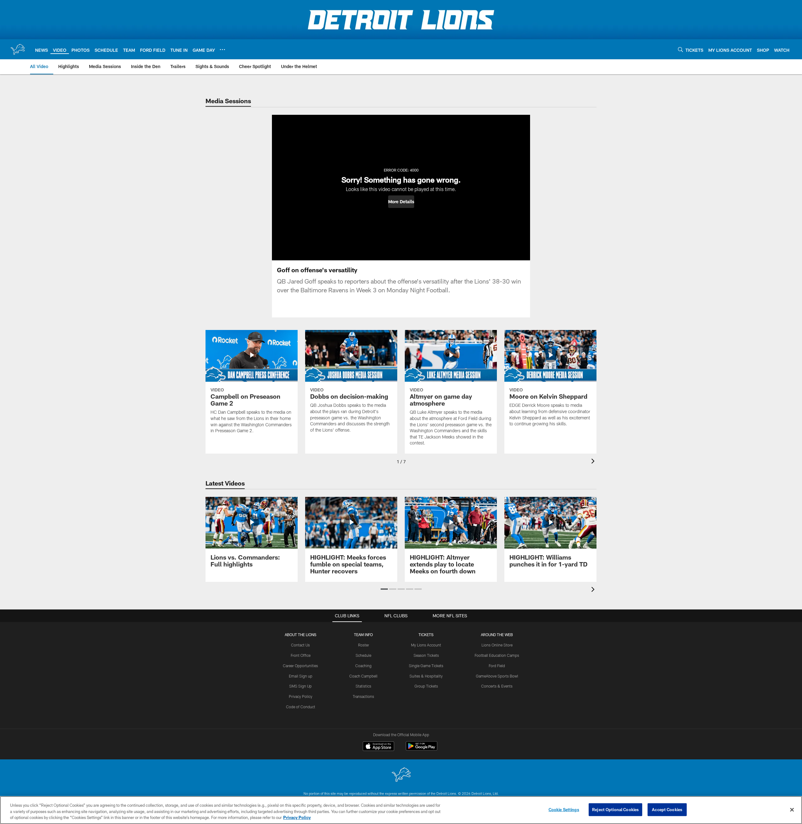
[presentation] (593, 462)
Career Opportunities (300, 665)
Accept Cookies (667, 809)
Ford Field (497, 665)
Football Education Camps (497, 655)
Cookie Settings (564, 809)
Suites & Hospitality (426, 676)
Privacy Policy (300, 696)
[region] (401, 810)
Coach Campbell (363, 676)
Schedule (363, 655)
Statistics (363, 686)
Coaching (363, 665)
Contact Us (300, 645)
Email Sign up (300, 676)
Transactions (363, 696)
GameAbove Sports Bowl (497, 676)
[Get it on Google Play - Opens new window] (421, 749)
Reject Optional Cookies (615, 809)
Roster (363, 645)
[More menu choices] (222, 49)
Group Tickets (426, 686)
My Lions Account (426, 645)
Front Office (300, 655)
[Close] (792, 809)
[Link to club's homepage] (17, 49)
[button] (401, 201)
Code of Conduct (300, 706)
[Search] (680, 49)
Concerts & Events (497, 686)
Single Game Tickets (426, 665)
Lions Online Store (497, 645)
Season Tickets (426, 655)
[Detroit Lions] (401, 775)
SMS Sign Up (300, 686)
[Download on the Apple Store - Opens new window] (378, 747)
